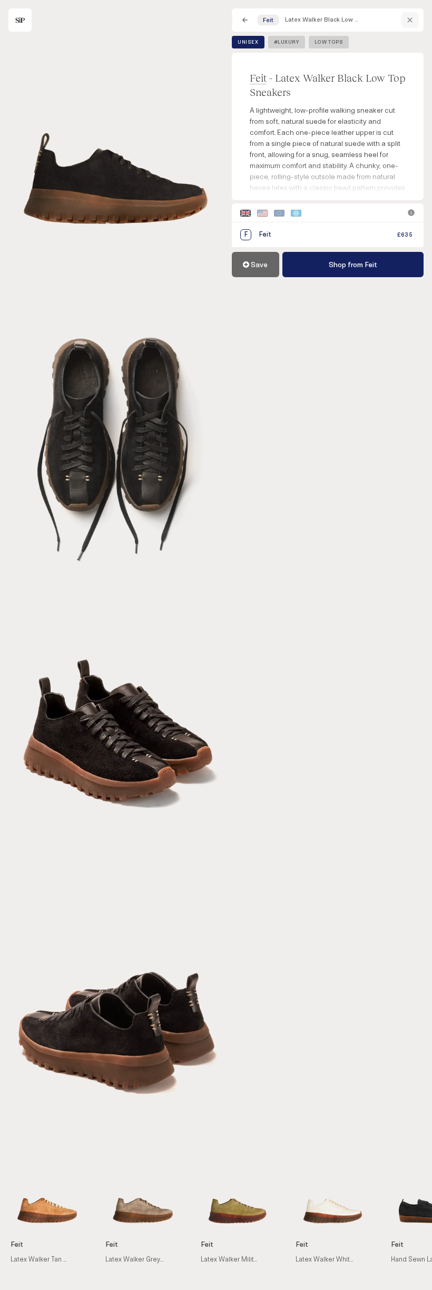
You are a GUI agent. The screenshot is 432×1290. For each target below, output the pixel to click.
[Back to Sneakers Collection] (245, 20)
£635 (405, 235)
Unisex (248, 42)
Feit (258, 78)
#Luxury (286, 42)
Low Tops (329, 42)
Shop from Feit (353, 265)
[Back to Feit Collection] (409, 20)
